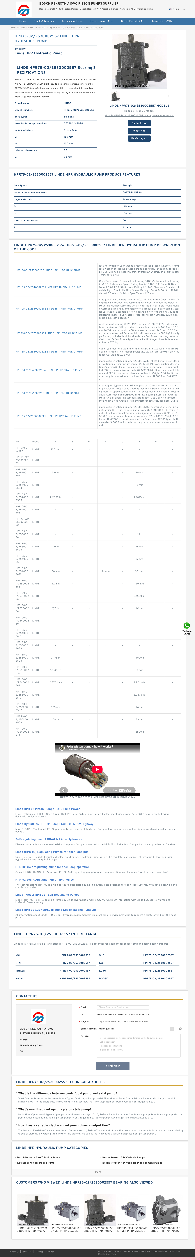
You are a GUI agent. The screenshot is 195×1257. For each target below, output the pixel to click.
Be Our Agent (139, 138)
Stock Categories (44, 21)
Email (83, 1007)
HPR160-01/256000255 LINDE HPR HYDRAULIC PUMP (48, 393)
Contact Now (139, 123)
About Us (15, 1252)
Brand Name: (22, 103)
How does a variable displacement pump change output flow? (64, 1126)
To (81, 1014)
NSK (18, 955)
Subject (84, 1021)
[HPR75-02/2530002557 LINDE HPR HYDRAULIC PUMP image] (139, 61)
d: (16, 143)
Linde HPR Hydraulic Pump (40, 28)
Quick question (88, 1029)
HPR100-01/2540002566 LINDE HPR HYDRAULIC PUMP (49, 370)
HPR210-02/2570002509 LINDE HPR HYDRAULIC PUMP (49, 333)
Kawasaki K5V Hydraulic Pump (165, 21)
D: (16, 137)
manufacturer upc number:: (31, 123)
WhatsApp (139, 130)
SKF (101, 955)
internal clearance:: (26, 150)
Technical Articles (72, 21)
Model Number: (24, 110)
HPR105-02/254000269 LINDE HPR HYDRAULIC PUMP (48, 287)
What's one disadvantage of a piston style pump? (55, 1110)
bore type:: (21, 116)
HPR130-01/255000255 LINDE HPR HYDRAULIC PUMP (48, 270)
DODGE (103, 978)
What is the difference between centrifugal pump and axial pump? (67, 1094)
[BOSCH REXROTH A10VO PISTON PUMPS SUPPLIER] (24, 8)
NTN (18, 963)
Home (22, 21)
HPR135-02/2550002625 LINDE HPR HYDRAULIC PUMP (49, 351)
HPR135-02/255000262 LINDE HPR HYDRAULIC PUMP (48, 416)
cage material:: (24, 130)
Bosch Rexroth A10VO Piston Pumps (103, 21)
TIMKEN (20, 970)
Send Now (113, 1066)
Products (21, 28)
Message (84, 1036)
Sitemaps (49, 1252)
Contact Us (27, 1252)
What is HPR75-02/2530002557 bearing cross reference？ (139, 115)
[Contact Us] (187, 628)
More (98, 1172)
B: (16, 157)
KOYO (102, 970)
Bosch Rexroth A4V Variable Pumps (134, 21)
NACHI (19, 978)
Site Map (39, 1252)
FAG (101, 963)
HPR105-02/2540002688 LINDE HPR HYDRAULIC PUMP (49, 308)
